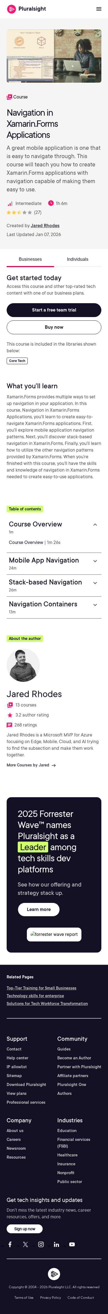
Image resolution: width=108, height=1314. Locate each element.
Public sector (69, 1181)
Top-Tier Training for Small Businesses (41, 988)
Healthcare (67, 1155)
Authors (64, 1093)
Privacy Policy (50, 1297)
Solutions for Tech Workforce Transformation (47, 1003)
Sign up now (24, 1228)
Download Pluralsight (26, 1084)
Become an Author (74, 1058)
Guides (64, 1049)
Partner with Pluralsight (79, 1067)
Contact (14, 1049)
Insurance (66, 1164)
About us (15, 1130)
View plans (17, 1093)
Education (66, 1130)
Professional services (26, 1102)
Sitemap (14, 1076)
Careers (14, 1139)
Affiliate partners (72, 1076)
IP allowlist (17, 1067)
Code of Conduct (81, 1297)
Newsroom (16, 1148)
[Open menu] (98, 9)
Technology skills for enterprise (35, 996)
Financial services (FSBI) (73, 1142)
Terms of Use (24, 1297)
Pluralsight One (71, 1084)
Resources (16, 1157)
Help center (17, 1058)
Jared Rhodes (45, 225)
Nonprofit (65, 1173)
